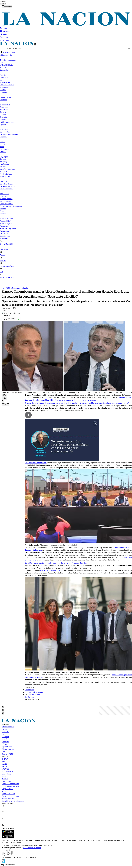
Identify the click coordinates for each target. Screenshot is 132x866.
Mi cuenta (6, 40)
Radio (25, 288)
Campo (3, 80)
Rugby (2, 144)
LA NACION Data (6, 65)
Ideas (2, 211)
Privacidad (37, 848)
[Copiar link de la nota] (3, 401)
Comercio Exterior (7, 85)
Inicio (4, 28)
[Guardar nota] (3, 395)
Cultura (3, 112)
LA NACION (6, 288)
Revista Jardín (5, 231)
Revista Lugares (6, 223)
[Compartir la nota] (3, 398)
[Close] (3, 707)
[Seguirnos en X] (3, 813)
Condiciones (28, 848)
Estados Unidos (6, 97)
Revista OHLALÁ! (6, 218)
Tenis (2, 147)
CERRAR (3, 1)
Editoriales (4, 129)
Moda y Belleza (6, 174)
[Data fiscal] (3, 862)
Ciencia (3, 119)
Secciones (6, 31)
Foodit (4, 34)
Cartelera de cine (6, 184)
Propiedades (5, 82)
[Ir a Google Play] (8, 833)
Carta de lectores (6, 204)
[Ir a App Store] (8, 838)
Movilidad (4, 87)
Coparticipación (34, 694)
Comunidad (4, 114)
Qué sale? (4, 181)
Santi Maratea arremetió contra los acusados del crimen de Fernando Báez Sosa (56, 563)
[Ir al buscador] (4, 10)
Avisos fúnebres (6, 199)
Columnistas (5, 132)
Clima (2, 62)
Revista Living (5, 226)
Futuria (3, 75)
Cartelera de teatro (7, 186)
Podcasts (3, 171)
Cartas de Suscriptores (9, 134)
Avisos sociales (6, 201)
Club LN (5, 37)
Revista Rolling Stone (8, 228)
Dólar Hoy (4, 77)
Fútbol (2, 142)
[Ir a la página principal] (66, 25)
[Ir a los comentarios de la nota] (5, 395)
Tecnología (4, 161)
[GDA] (8, 855)
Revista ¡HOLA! (5, 221)
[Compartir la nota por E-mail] (8, 404)
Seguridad (4, 107)
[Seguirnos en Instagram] (3, 819)
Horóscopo (4, 164)
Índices (3, 90)
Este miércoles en (36, 463)
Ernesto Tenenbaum (35, 692)
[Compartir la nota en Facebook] (3, 404)
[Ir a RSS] (3, 826)
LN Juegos (4, 156)
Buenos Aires (5, 104)
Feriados (3, 166)
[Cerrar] (35, 44)
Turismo (3, 159)
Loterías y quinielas (7, 169)
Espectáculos (16, 288)
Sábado (3, 208)
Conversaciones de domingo (11, 206)
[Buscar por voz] (129, 48)
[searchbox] (65, 48)
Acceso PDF (4, 194)
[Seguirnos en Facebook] (3, 807)
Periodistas (29, 690)
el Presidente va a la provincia (51, 570)
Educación (4, 109)
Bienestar (3, 117)
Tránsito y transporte (8, 60)
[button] (66, 160)
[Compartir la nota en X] (5, 404)
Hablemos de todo (7, 122)
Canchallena (4, 149)
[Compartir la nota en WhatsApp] (5, 398)
